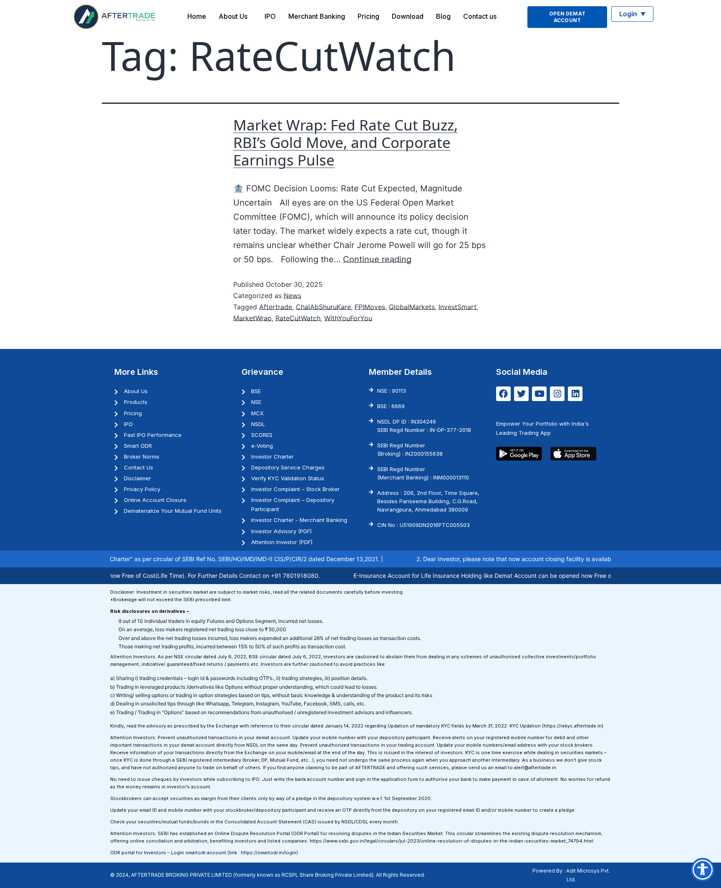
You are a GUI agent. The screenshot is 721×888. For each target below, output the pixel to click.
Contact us (480, 16)
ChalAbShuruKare (323, 307)
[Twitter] (521, 393)
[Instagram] (557, 393)
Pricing (368, 16)
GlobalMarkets (412, 307)
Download (408, 16)
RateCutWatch (297, 318)
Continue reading (377, 259)
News (292, 295)
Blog (443, 16)
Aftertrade (275, 307)
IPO (270, 16)
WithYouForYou (348, 318)
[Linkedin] (575, 393)
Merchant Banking (316, 16)
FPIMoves (370, 307)
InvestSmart (457, 307)
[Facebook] (503, 393)
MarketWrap (252, 318)
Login (632, 14)
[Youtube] (539, 393)
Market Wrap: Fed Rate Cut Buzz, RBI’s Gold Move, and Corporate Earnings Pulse (345, 142)
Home (196, 16)
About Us (233, 16)
